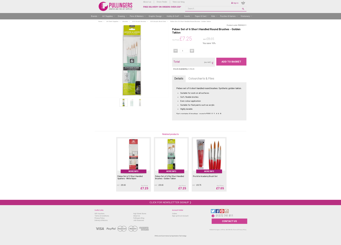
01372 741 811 (224, 215)
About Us (136, 216)
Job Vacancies (138, 220)
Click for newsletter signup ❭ (171, 202)
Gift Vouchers (99, 214)
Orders (174, 214)
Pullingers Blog (138, 218)
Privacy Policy (99, 218)
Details (178, 78)
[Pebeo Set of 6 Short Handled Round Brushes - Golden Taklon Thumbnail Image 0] (123, 102)
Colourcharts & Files (201, 78)
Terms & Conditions (102, 216)
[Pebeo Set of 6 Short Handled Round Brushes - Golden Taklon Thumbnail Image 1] (132, 102)
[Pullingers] (115, 6)
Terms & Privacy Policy (239, 229)
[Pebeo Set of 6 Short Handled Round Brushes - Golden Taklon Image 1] (132, 60)
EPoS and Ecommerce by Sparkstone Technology (170, 236)
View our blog (178, 2)
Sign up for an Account (180, 216)
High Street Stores (139, 214)
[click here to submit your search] (243, 9)
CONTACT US (229, 221)
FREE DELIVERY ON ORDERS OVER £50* (162, 7)
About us (147, 2)
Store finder (162, 2)
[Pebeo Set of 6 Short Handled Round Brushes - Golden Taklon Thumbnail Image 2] (140, 102)
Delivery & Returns (101, 220)
